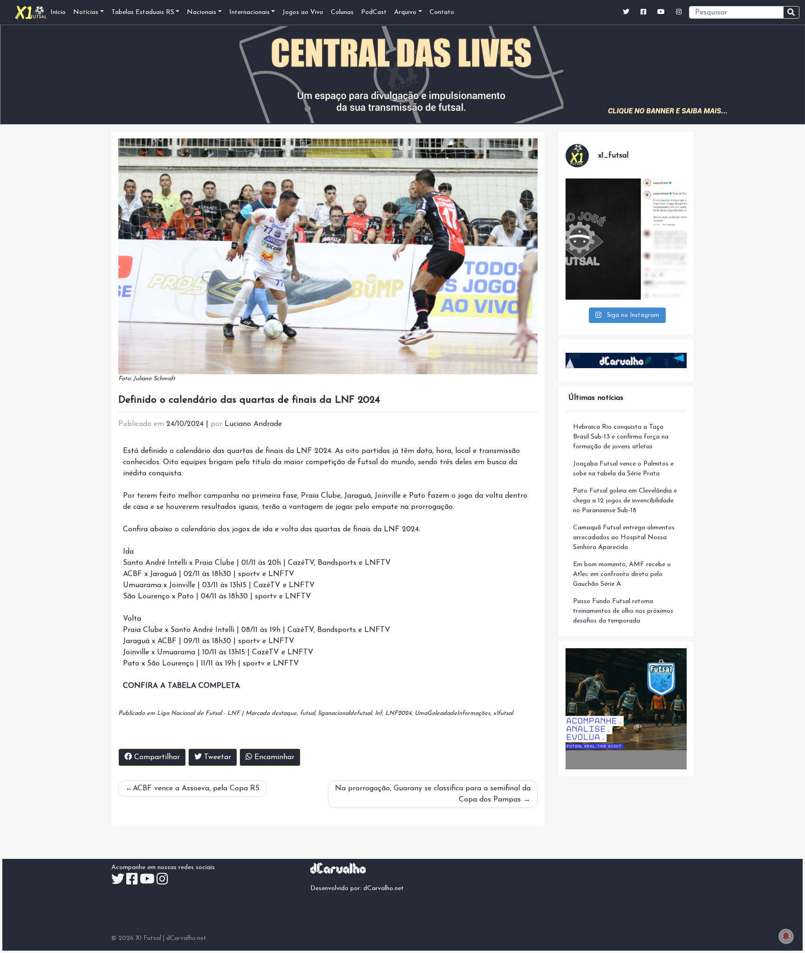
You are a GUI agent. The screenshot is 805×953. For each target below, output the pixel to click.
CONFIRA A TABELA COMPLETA (181, 686)
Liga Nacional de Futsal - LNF (198, 713)
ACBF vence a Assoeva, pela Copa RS (196, 788)
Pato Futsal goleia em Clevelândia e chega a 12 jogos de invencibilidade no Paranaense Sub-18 (625, 500)
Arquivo (405, 12)
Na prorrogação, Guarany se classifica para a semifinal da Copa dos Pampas (433, 794)
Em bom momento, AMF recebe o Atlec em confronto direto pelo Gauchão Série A (622, 574)
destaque (284, 713)
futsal (307, 713)
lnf (378, 713)
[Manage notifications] (785, 936)
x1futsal (503, 713)
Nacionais (201, 12)
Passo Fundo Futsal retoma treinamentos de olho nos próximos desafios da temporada (623, 611)
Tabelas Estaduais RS (142, 12)
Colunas (342, 12)
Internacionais (249, 12)
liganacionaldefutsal (345, 713)
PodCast (374, 12)
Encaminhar (273, 757)
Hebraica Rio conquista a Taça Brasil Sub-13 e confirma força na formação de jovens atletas (621, 437)
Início (58, 12)
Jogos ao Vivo (302, 12)
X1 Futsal (148, 938)
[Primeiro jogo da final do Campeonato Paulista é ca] (626, 239)
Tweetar (216, 757)
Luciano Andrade (253, 424)
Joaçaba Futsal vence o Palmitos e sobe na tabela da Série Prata (623, 468)
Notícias (85, 12)
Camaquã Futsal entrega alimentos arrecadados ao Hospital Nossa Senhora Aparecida (624, 537)
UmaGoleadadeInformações (452, 713)
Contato (442, 12)
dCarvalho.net (383, 888)
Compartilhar (156, 757)
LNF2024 (398, 713)
